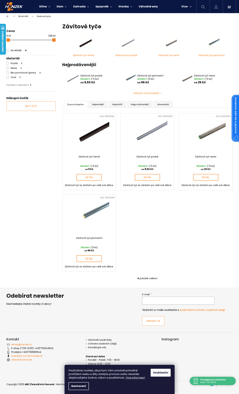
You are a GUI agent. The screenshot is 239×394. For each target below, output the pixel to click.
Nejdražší (117, 104)
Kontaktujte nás (97, 347)
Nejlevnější (98, 104)
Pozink (16, 63)
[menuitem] (44, 6)
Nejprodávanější (140, 104)
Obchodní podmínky (100, 340)
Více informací (135, 378)
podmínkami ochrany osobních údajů (202, 310)
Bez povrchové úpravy (25, 72)
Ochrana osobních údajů (102, 343)
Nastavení (78, 386)
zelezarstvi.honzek (21, 359)
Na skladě (19, 50)
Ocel (15, 77)
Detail (89, 177)
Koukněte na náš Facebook (26, 356)
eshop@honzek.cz (21, 344)
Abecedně (163, 104)
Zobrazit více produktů (146, 93)
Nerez (16, 68)
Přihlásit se (153, 321)
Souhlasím (160, 372)
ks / (31, 106)
